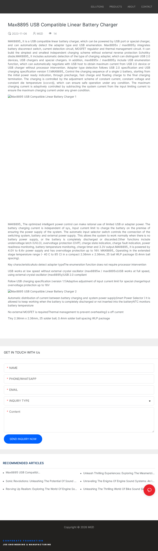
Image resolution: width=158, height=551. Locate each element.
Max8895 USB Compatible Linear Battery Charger (23, 472)
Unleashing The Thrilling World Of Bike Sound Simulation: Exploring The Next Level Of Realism (119, 488)
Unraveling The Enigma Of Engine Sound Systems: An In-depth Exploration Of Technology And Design (119, 481)
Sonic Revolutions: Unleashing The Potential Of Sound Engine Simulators (42, 481)
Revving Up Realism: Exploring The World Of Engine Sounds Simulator (42, 488)
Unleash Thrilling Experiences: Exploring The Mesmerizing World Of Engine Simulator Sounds (119, 473)
